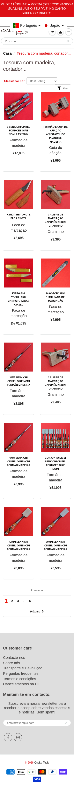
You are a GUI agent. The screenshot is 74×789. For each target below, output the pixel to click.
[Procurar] (68, 41)
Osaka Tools (41, 762)
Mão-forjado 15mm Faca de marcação (55, 297)
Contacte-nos (14, 657)
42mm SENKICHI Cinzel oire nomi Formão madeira (18, 545)
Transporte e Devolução (22, 668)
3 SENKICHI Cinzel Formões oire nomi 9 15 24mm (18, 130)
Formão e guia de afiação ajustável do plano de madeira (56, 134)
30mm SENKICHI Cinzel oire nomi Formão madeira (55, 545)
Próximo (35, 611)
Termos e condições (19, 679)
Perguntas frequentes (20, 673)
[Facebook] (8, 737)
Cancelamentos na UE (21, 684)
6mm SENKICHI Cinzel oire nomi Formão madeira (18, 461)
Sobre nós (11, 663)
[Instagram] (18, 737)
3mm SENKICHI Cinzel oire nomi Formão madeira (18, 381)
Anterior (39, 590)
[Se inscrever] (65, 723)
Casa (7, 53)
